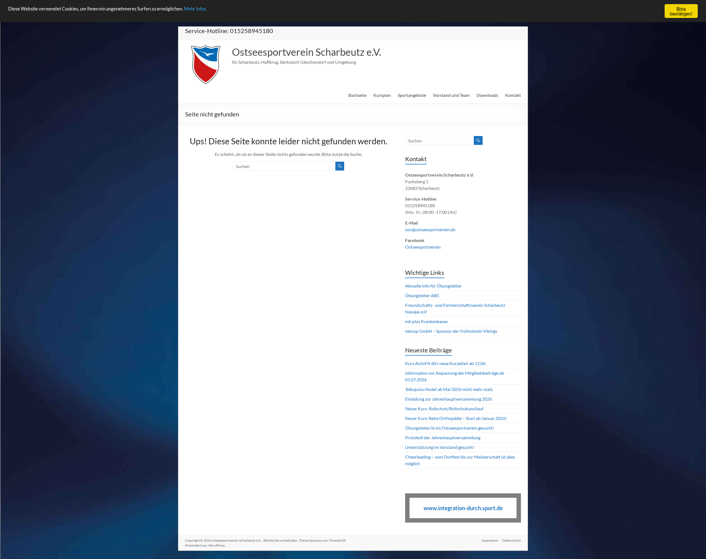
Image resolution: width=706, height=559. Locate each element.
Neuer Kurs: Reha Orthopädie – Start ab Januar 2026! (456, 418)
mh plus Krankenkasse (426, 321)
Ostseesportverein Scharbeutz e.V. (306, 52)
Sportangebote (412, 95)
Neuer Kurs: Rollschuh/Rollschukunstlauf (444, 408)
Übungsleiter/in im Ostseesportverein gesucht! (449, 427)
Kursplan (382, 95)
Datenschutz (511, 540)
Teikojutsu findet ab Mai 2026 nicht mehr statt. (449, 389)
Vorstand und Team (451, 95)
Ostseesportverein (423, 246)
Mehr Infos (195, 9)
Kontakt (513, 95)
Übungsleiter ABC (422, 295)
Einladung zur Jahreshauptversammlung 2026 (449, 398)
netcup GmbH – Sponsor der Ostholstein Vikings (451, 331)
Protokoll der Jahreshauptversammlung (442, 437)
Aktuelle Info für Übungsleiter (433, 285)
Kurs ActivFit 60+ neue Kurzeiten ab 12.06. (445, 363)
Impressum (490, 540)
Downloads (487, 95)
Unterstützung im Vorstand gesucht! (439, 447)
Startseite (357, 95)
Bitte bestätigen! (681, 11)
